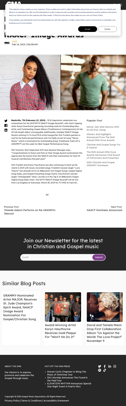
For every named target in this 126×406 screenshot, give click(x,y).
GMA (14, 41)
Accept (87, 29)
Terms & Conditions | (32, 400)
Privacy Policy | (13, 400)
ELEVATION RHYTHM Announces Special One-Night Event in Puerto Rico (69, 385)
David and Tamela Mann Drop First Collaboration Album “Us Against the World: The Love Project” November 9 (104, 333)
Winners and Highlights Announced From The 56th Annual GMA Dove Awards (101, 137)
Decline (107, 29)
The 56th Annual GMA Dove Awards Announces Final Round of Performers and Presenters (103, 155)
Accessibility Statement (56, 400)
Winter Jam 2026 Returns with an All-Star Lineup (103, 128)
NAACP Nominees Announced (104, 210)
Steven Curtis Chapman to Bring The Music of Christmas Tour (66, 373)
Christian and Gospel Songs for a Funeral (103, 146)
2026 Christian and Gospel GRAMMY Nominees (101, 164)
